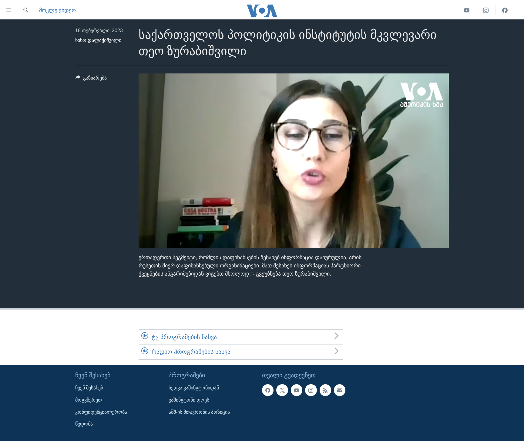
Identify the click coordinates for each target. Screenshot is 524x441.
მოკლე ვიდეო (57, 10)
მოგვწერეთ (88, 399)
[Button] (91, 79)
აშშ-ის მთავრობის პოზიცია (199, 411)
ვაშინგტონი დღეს (189, 399)
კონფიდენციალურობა (101, 411)
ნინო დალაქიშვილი (98, 40)
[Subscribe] (339, 390)
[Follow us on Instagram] (311, 390)
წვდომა (84, 423)
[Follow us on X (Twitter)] (282, 390)
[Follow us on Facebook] (268, 390)
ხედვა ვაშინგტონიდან (194, 387)
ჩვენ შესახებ (89, 387)
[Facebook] (504, 10)
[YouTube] (466, 10)
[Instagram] (485, 10)
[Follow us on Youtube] (296, 390)
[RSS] (325, 390)
